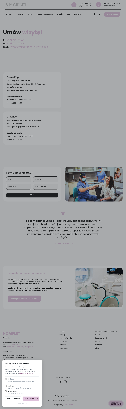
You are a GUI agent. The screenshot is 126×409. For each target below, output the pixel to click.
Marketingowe (16, 392)
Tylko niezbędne (22, 403)
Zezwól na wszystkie (31, 398)
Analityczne (20, 387)
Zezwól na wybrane (13, 398)
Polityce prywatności (26, 374)
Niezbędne (21, 381)
